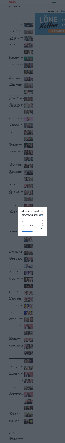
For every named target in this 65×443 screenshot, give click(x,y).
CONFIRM (27, 231)
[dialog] (32, 221)
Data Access (32, 234)
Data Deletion (28, 234)
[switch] (42, 220)
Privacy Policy (36, 234)
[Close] (45, 209)
